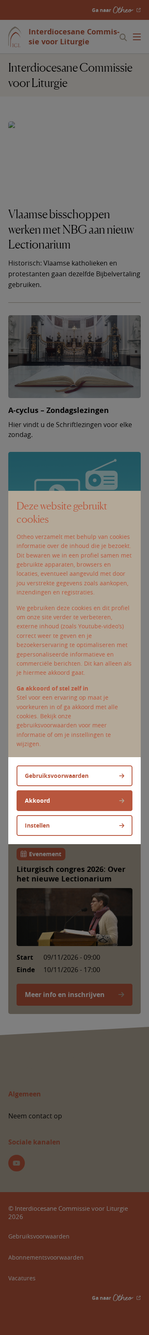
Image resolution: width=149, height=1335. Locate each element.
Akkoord (37, 800)
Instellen (37, 825)
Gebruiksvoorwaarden (57, 776)
